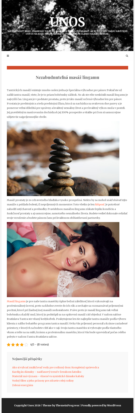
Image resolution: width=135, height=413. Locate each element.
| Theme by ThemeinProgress (60, 405)
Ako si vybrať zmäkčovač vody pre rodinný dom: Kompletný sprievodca (55, 367)
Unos (67, 24)
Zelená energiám (22, 385)
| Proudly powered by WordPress (100, 405)
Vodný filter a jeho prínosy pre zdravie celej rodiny (43, 380)
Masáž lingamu (16, 301)
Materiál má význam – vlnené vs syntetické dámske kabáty (48, 376)
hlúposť (99, 204)
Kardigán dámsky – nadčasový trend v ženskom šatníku (46, 371)
